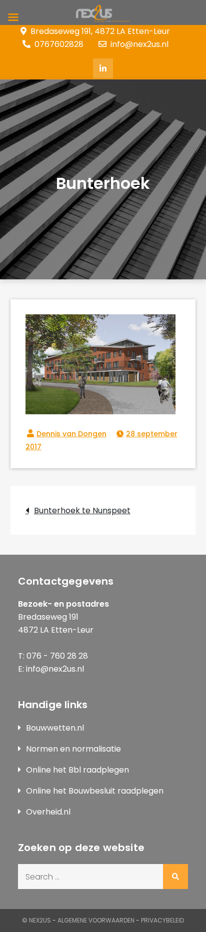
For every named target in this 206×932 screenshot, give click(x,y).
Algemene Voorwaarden (96, 920)
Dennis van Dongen (71, 434)
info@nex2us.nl (139, 44)
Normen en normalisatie (73, 749)
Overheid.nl (48, 812)
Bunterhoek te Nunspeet (82, 510)
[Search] (175, 876)
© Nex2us (36, 920)
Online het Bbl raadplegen (77, 770)
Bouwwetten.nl (55, 728)
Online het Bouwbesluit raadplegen (95, 791)
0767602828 (59, 44)
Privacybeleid (162, 920)
